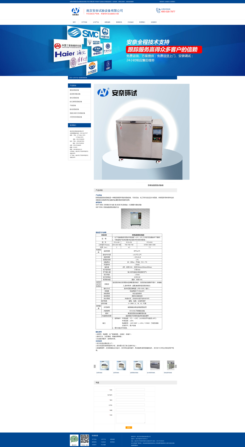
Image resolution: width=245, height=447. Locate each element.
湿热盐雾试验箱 (168, 372)
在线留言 (167, 1)
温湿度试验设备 (83, 77)
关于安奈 (84, 22)
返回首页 (162, 1)
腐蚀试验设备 (74, 90)
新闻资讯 (119, 22)
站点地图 (103, 444)
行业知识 (131, 22)
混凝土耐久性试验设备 (77, 113)
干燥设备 (73, 105)
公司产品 (96, 22)
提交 (128, 427)
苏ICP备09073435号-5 (141, 438)
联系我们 (173, 1)
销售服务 (107, 22)
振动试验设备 (74, 109)
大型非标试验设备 (76, 117)
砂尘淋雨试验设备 (76, 101)
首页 (74, 22)
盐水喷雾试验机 (151, 372)
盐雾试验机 (116, 372)
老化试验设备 (74, 98)
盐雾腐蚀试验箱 (134, 372)
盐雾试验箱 (99, 372)
